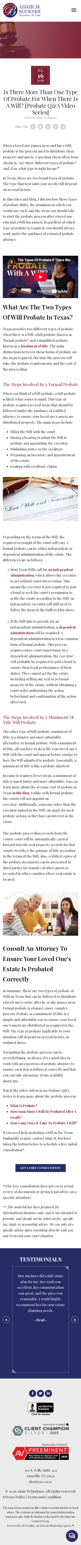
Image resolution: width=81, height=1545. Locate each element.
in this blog (21, 793)
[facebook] (32, 1393)
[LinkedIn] (48, 1393)
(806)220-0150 (40, 1481)
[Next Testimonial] (74, 1319)
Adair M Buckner (30, 1491)
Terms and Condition (44, 1497)
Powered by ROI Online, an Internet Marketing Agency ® (40, 1525)
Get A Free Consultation (40, 1168)
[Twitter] (40, 1393)
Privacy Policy (14, 1497)
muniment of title (34, 346)
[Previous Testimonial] (6, 1319)
